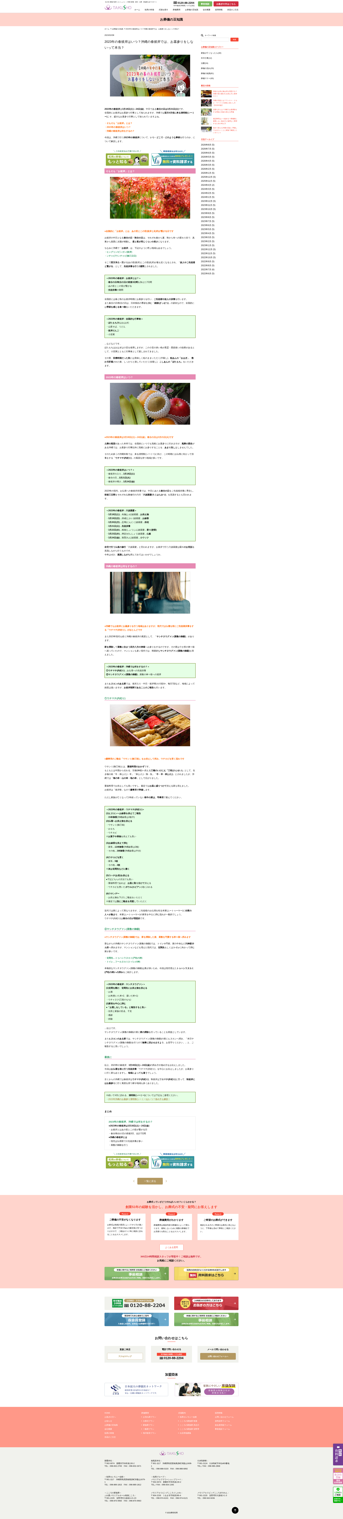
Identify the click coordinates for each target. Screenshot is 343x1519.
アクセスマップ (125, 1356)
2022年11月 (206, 253)
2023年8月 (206, 217)
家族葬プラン (148, 1425)
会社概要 (206, 10)
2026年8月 (206, 145)
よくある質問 (171, 1247)
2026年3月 (206, 165)
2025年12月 (206, 177)
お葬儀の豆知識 (191, 10)
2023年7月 (206, 221)
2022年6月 (206, 273)
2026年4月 (206, 161)
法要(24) (204, 63)
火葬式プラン (148, 1421)
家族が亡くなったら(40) (211, 53)
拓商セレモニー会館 (188, 1417)
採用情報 (219, 10)
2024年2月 (206, 193)
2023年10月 (206, 209)
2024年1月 (206, 197)
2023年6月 (206, 225)
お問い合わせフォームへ (218, 1356)
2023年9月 (206, 213)
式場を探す (163, 10)
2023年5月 (206, 229)
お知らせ (108, 1421)
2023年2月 (206, 241)
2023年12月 (206, 201)
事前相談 (205, 4)
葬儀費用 (176, 10)
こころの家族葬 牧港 (188, 1421)
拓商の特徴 (149, 10)
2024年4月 (206, 185)
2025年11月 (206, 181)
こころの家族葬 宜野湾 (189, 1429)
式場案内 (182, 1413)
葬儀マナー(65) (207, 78)
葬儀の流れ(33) (207, 68)
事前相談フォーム (222, 1429)
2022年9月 (206, 261)
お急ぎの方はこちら (226, 4)
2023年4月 (206, 233)
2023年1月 (206, 245)
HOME (107, 1413)
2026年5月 (206, 157)
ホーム (137, 10)
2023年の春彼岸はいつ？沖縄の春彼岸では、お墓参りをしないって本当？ (152, 29)
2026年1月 (206, 173)
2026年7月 (206, 149)
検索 (234, 40)
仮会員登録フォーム (223, 1425)
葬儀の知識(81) (207, 73)
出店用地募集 (185, 1433)
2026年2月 (206, 169)
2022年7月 (206, 269)
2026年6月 (206, 153)
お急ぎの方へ (110, 1417)
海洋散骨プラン (149, 1433)
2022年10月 (206, 257)
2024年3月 (206, 189)
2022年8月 (206, 265)
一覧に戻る (150, 1181)
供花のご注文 (232, 10)
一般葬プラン (148, 1429)
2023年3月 (206, 237)
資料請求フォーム (222, 1421)
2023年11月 (206, 205)
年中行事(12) (206, 58)
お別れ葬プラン (149, 1417)
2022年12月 (206, 249)
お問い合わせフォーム (224, 1417)
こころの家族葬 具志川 (189, 1425)
